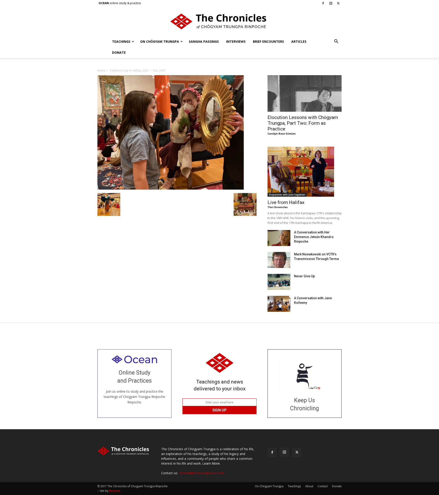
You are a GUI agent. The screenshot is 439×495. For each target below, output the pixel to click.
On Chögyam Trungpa (159, 41)
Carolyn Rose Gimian (282, 133)
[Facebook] (323, 3)
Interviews (236, 41)
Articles (298, 41)
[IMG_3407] (170, 188)
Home (101, 70)
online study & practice (120, 3)
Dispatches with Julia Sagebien (287, 194)
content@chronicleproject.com (201, 473)
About (309, 486)
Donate (119, 52)
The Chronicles (278, 207)
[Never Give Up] (279, 282)
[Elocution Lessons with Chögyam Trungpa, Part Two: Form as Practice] (305, 93)
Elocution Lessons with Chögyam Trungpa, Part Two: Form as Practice (303, 123)
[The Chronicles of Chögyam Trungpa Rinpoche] (219, 21)
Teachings (121, 41)
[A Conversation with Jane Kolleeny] (279, 304)
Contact (323, 486)
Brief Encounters (268, 41)
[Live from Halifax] (305, 172)
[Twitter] (338, 3)
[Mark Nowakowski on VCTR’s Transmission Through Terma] (279, 260)
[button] (336, 42)
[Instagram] (330, 3)
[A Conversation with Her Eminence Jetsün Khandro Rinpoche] (279, 238)
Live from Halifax (286, 202)
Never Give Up (304, 276)
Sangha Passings (204, 41)
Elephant (114, 491)
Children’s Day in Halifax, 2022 (129, 70)
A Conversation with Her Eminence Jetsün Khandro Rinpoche (314, 236)
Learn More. (211, 463)
